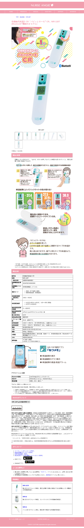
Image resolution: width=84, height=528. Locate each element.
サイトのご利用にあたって (17, 519)
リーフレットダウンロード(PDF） (25, 451)
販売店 (48, 475)
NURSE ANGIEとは (43, 519)
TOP (17, 17)
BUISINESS (73, 11)
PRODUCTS (23, 11)
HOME (11, 11)
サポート (43, 472)
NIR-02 (25, 496)
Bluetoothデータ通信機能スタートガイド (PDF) (29, 455)
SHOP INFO (48, 11)
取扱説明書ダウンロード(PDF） (24, 452)
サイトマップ (70, 519)
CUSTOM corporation (38, 524)
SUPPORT (60, 11)
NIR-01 (25, 507)
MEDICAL (35, 11)
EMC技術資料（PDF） (21, 454)
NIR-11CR (26, 485)
